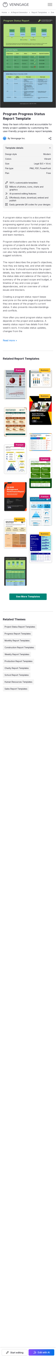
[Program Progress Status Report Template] (15, 571)
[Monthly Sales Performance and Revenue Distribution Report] (40, 378)
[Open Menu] (50, 4)
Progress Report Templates (18, 633)
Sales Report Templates (16, 689)
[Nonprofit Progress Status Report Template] (15, 422)
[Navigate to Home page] (16, 4)
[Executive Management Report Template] (15, 496)
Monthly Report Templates (17, 640)
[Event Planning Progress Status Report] (40, 442)
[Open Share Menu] (50, 138)
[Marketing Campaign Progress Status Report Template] (40, 548)
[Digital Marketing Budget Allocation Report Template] (15, 534)
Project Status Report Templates (20, 627)
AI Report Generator (19, 12)
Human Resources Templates (18, 682)
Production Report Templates (18, 661)
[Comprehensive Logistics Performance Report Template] (15, 459)
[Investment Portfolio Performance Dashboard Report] (15, 384)
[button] (14, 1352)
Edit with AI (44, 1352)
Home (4, 12)
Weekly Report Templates (17, 654)
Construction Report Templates (19, 647)
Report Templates (39, 12)
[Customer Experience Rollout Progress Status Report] (40, 473)
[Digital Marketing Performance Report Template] (40, 410)
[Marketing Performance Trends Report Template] (40, 511)
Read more (10, 340)
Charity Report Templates (17, 668)
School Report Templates (17, 675)
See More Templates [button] (28, 596)
